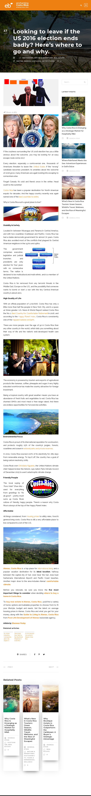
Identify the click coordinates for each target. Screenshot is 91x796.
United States (48, 61)
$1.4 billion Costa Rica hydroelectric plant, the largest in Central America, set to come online (8, 637)
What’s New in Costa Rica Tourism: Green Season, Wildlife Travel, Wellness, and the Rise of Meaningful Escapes (31, 729)
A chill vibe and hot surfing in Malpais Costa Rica (29, 636)
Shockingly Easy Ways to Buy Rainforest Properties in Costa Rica (18, 637)
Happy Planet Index (26, 316)
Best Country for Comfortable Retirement (30, 313)
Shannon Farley (19, 623)
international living (45, 568)
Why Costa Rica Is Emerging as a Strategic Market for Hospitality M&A (10, 725)
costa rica (36, 61)
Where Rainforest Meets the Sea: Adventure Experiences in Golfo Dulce (74, 163)
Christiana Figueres (27, 466)
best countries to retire (28, 197)
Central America (23, 61)
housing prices (33, 516)
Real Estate (59, 58)
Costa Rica (8, 190)
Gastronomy (27, 58)
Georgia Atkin (74, 138)
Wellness (28, 762)
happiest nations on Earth (23, 320)
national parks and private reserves (38, 448)
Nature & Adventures (43, 58)
